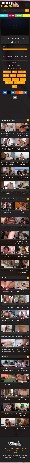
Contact (6, 448)
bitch (7, 75)
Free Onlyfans (3, 15)
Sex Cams (18, 15)
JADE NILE (19, 68)
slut (15, 86)
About (17, 448)
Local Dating (11, 15)
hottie (23, 79)
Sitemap (15, 452)
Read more (14, 62)
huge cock (9, 82)
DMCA (8, 450)
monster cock (20, 82)
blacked (8, 79)
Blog (12, 448)
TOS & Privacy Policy (18, 450)
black (14, 75)
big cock (23, 72)
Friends (24, 448)
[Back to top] (25, 458)
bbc (15, 72)
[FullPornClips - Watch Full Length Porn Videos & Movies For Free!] (12, 5)
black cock (22, 75)
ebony (15, 79)
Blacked (8, 72)
